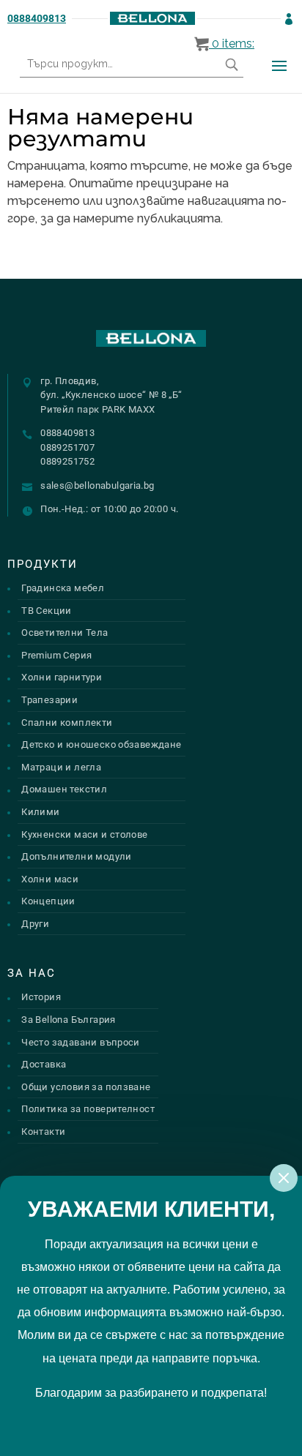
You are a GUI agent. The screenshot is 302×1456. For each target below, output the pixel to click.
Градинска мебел (62, 587)
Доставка (43, 1064)
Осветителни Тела (64, 632)
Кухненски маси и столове (84, 834)
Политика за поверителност (88, 1108)
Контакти (43, 1131)
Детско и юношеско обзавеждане (101, 744)
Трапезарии (49, 699)
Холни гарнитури (61, 677)
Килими (40, 811)
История (41, 996)
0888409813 (36, 18)
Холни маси (49, 879)
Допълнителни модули (76, 856)
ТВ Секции (46, 610)
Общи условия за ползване (85, 1086)
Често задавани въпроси (80, 1042)
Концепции (48, 901)
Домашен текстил (64, 789)
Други (35, 923)
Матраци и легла (61, 767)
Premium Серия (56, 655)
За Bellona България (68, 1019)
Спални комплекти (66, 722)
